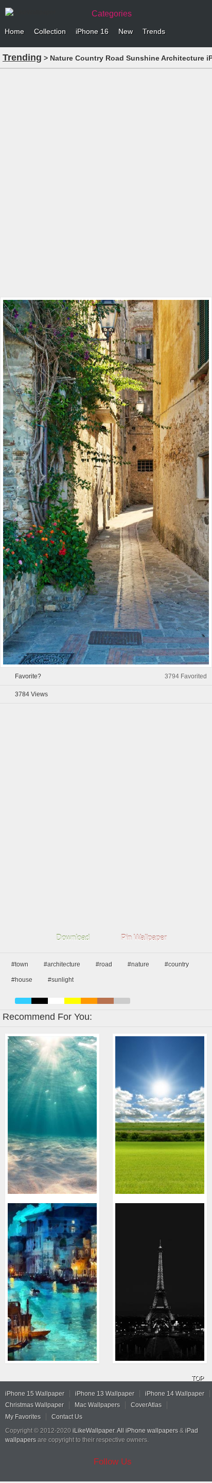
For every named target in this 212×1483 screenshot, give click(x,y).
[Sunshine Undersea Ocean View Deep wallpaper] (52, 1115)
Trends (154, 31)
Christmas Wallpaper (34, 1405)
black (39, 1001)
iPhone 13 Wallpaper (104, 1393)
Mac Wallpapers (97, 1405)
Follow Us (113, 1462)
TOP (197, 1378)
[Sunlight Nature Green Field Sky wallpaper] (159, 1115)
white (56, 1001)
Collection (50, 31)
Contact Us (66, 1416)
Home (14, 31)
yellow (72, 1001)
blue (23, 1001)
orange (89, 1001)
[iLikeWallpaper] (43, 12)
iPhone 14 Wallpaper (174, 1393)
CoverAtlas (146, 1405)
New (125, 31)
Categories (112, 13)
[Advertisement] (106, 182)
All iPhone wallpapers (147, 1430)
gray (122, 1001)
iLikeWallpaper (93, 1430)
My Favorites (23, 1416)
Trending (22, 57)
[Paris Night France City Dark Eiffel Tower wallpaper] (159, 1282)
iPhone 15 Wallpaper (34, 1393)
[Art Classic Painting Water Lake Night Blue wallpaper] (52, 1282)
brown (105, 1001)
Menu (202, 32)
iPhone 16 (92, 31)
